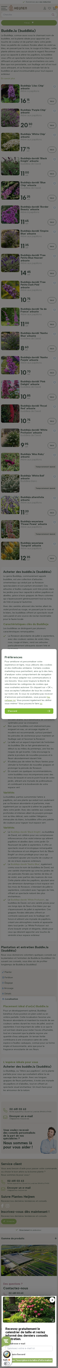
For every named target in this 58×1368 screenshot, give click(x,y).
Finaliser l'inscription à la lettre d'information (29, 1360)
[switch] (7, 1363)
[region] (28, 684)
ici (41, 703)
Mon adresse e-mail (15, 1343)
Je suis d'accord (17, 1354)
